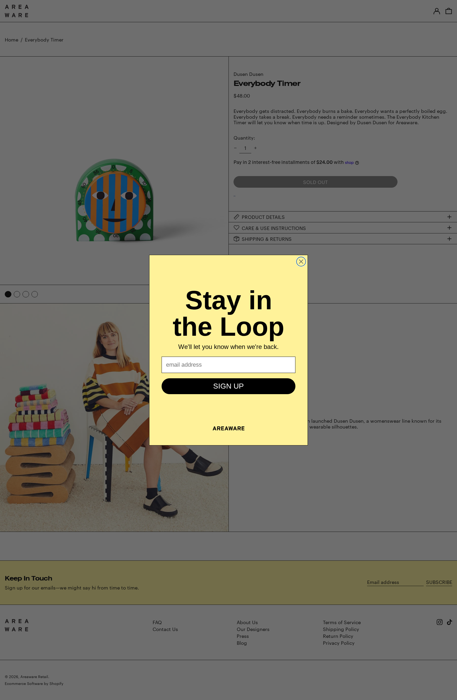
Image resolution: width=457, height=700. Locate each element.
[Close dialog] (301, 261)
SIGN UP (228, 386)
